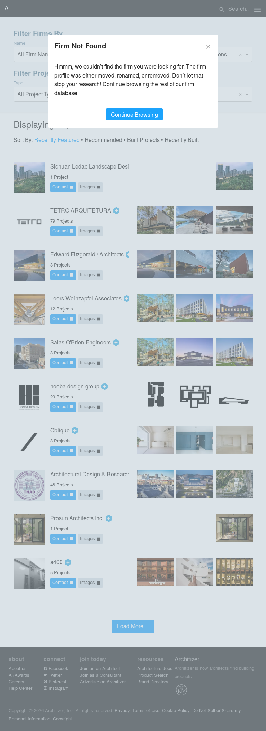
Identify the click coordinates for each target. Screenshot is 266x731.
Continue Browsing (134, 114)
